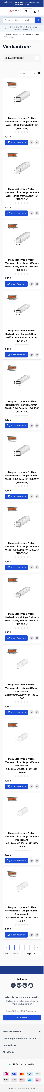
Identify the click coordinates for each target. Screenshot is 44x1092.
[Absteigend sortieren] (39, 73)
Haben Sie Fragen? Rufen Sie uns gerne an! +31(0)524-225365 (22, 3)
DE (26, 11)
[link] (7, 947)
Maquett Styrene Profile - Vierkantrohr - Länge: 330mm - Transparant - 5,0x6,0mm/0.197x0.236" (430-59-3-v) (22, 914)
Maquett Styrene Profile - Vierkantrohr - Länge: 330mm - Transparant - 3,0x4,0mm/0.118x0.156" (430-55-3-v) (22, 765)
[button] (22, 1031)
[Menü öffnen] (5, 11)
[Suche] (38, 20)
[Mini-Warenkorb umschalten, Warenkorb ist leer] (39, 11)
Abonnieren (22, 1017)
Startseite (7, 34)
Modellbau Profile (32, 34)
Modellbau (17, 34)
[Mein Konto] (35, 11)
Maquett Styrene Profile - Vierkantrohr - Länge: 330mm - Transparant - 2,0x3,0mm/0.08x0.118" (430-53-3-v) (22, 691)
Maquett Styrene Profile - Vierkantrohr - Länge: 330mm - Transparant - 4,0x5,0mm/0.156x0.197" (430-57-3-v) (22, 840)
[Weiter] (37, 947)
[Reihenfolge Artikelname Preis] (28, 73)
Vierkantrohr (11, 37)
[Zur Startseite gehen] (15, 11)
